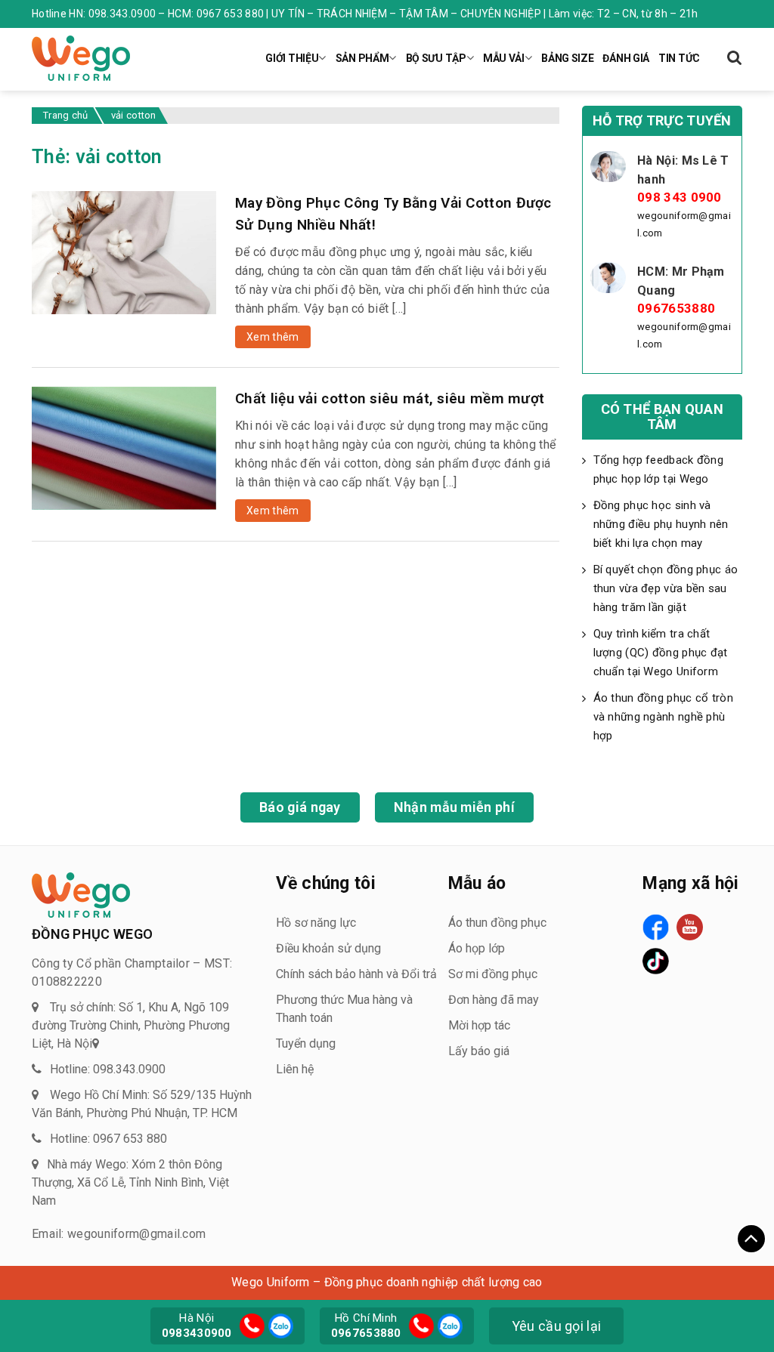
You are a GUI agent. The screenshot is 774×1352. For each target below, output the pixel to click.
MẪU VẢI (504, 58)
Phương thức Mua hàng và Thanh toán (344, 1008)
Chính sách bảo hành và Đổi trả (356, 974)
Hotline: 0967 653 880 (108, 1138)
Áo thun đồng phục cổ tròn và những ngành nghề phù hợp (663, 716)
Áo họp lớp (476, 948)
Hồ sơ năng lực (316, 922)
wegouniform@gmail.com (684, 224)
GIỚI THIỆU (291, 58)
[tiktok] (655, 961)
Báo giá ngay (300, 807)
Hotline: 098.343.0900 (108, 1069)
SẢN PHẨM (362, 58)
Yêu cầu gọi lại (557, 1326)
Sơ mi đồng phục (492, 974)
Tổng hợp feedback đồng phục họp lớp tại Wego (658, 469)
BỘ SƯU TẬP (436, 58)
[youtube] (689, 927)
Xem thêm (272, 337)
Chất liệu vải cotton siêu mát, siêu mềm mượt (389, 398)
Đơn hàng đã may (493, 999)
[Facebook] (655, 927)
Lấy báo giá (478, 1051)
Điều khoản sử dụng (328, 948)
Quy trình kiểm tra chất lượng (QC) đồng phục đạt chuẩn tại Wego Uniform (660, 652)
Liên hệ (295, 1069)
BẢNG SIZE (567, 58)
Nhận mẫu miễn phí (454, 807)
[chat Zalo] (279, 1324)
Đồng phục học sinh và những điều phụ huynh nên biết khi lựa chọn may (661, 524)
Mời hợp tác (479, 1025)
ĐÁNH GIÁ (625, 58)
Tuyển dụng (306, 1043)
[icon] (252, 1325)
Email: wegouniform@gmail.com (119, 1234)
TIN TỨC (679, 58)
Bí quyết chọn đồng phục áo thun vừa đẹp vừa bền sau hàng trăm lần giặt (665, 588)
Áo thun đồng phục (497, 922)
